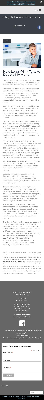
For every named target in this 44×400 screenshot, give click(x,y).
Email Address (8, 353)
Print (7, 41)
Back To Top (35, 392)
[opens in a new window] (22, 327)
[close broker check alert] (41, 2)
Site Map (5, 386)
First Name (7, 360)
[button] (37, 10)
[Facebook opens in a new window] (39, 29)
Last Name (7, 367)
